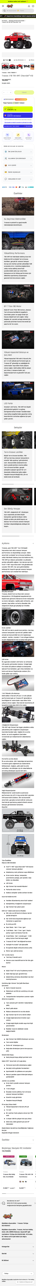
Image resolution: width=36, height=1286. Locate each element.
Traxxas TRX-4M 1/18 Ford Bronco (26, 1175)
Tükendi (24, 92)
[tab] (7, 60)
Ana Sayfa (4, 20)
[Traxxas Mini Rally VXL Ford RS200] (10, 1162)
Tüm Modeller (6, 1151)
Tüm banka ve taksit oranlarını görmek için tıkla (18, 122)
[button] (33, 6)
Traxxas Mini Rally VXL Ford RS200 (9, 1175)
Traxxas (4, 73)
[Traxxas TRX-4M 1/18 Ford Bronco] (26, 1162)
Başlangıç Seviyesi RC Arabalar (17, 20)
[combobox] (18, 11)
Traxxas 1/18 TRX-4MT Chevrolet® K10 (11, 22)
